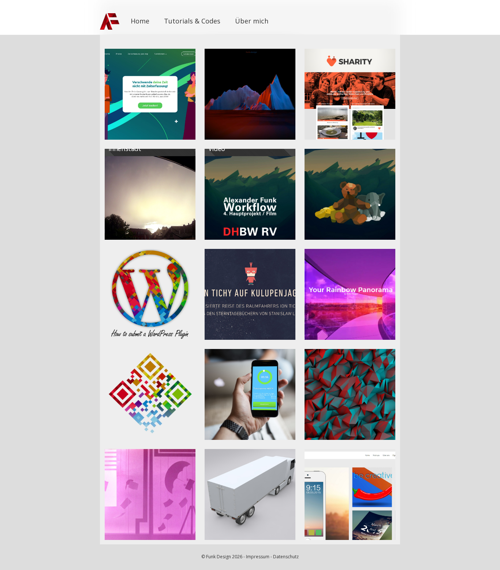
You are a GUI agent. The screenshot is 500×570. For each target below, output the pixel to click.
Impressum (257, 557)
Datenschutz (286, 557)
